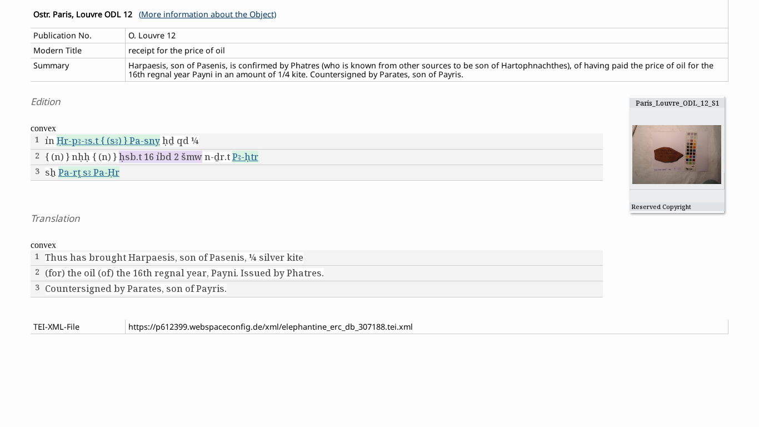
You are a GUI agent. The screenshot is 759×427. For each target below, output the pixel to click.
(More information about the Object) (207, 14)
